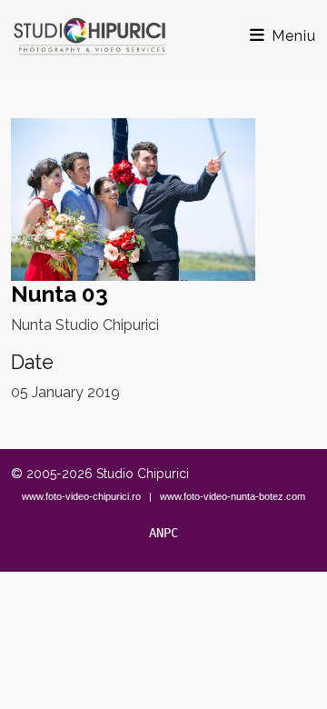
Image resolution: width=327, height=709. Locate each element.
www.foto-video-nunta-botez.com (232, 496)
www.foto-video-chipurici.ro (81, 496)
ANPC (163, 532)
